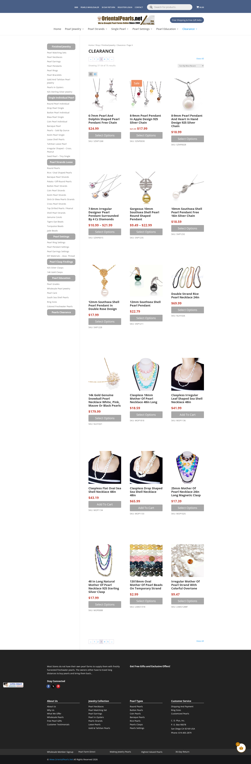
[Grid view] (90, 74)
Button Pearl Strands (57, 186)
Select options (105, 135)
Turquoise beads (55, 226)
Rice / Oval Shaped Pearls (59, 172)
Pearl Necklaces (54, 57)
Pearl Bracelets (54, 75)
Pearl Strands (96, 29)
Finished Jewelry (108, 45)
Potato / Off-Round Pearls (59, 181)
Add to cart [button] (188, 415)
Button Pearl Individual (58, 112)
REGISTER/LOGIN (125, 7)
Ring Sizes (52, 302)
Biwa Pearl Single (55, 117)
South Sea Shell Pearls (58, 297)
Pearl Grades (53, 284)
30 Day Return (108, 7)
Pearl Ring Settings (56, 242)
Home (57, 29)
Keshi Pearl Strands (56, 195)
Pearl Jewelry (73, 29)
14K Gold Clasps (55, 272)
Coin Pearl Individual (57, 121)
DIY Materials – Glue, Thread (61, 256)
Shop (97, 45)
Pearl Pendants (54, 66)
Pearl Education (166, 29)
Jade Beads (52, 230)
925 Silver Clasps (55, 267)
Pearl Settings (141, 29)
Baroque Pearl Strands (58, 177)
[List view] (95, 74)
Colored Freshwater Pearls (60, 306)
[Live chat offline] (13, 685)
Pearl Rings (52, 70)
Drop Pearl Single (55, 108)
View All (200, 58)
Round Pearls (53, 168)
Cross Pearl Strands (56, 203)
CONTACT (139, 7)
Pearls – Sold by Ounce (58, 130)
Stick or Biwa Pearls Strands (61, 199)
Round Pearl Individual (58, 103)
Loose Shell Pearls (55, 139)
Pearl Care (52, 293)
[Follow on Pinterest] (58, 686)
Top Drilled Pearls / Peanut (60, 208)
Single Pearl (118, 29)
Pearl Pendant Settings (58, 247)
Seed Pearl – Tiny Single (58, 156)
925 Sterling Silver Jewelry (59, 91)
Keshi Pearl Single (55, 135)
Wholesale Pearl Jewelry (58, 288)
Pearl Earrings (54, 61)
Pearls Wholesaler (90, 7)
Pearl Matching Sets (56, 52)
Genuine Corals (54, 217)
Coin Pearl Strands (56, 190)
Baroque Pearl (54, 126)
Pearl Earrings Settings (58, 251)
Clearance (188, 29)
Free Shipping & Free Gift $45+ (187, 20)
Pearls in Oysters (55, 87)
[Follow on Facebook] (48, 686)
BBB (76, 7)
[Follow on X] (53, 686)
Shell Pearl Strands (56, 212)
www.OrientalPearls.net (61, 759)
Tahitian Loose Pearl (57, 143)
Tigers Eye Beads (55, 221)
